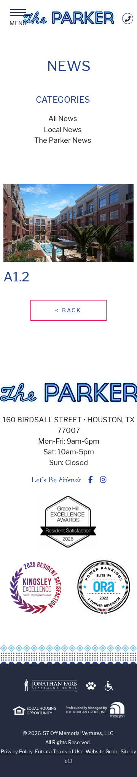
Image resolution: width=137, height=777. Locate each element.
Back (68, 310)
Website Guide (102, 751)
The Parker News (62, 140)
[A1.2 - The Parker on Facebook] (90, 479)
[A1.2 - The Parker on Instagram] (103, 479)
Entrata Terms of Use (59, 751)
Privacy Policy (17, 751)
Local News (63, 129)
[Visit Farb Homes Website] (50, 686)
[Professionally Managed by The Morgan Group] (95, 710)
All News (62, 118)
